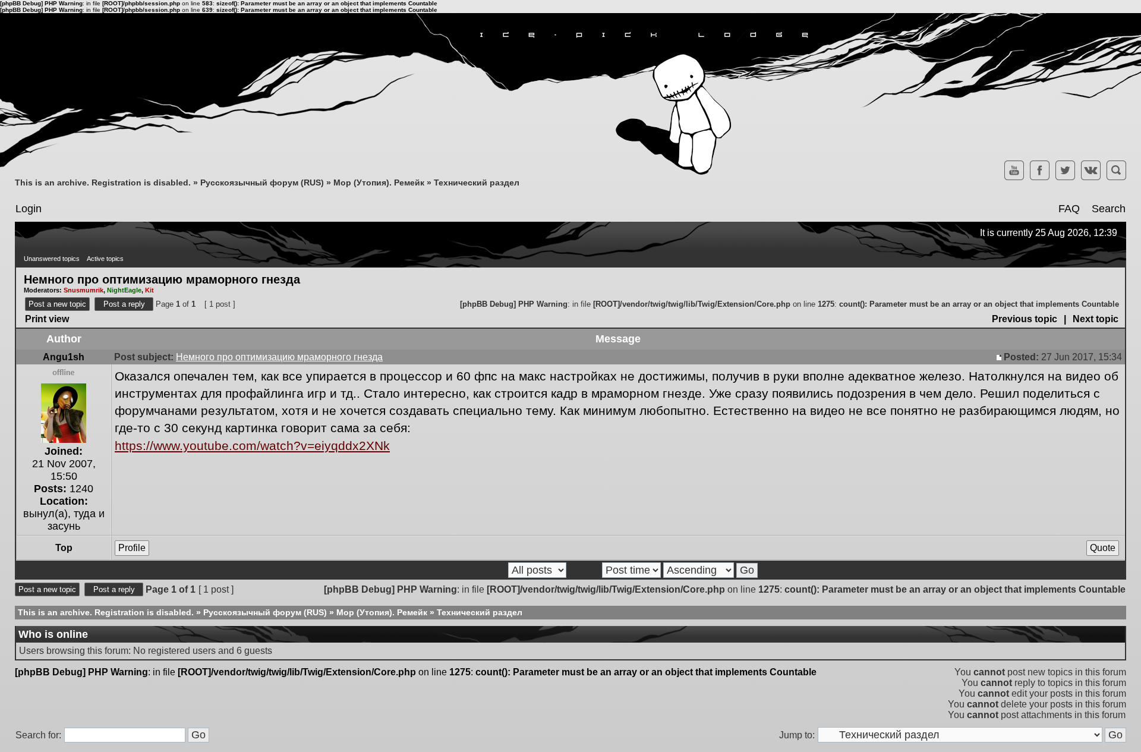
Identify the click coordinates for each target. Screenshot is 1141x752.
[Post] (1000, 357)
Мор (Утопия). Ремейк (378, 182)
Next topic (1095, 319)
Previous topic (1024, 319)
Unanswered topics (52, 258)
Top (64, 548)
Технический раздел (476, 182)
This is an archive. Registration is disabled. (103, 182)
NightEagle (124, 290)
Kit (149, 290)
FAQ (1069, 209)
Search (1109, 209)
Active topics (105, 258)
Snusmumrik (83, 290)
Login (28, 209)
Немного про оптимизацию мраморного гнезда (162, 279)
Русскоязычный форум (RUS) (262, 182)
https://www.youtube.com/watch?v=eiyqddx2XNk (252, 445)
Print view (47, 319)
